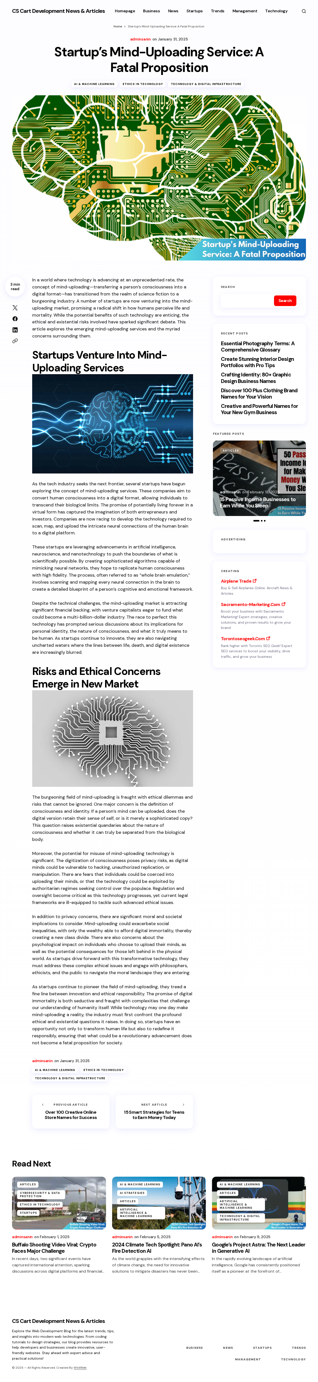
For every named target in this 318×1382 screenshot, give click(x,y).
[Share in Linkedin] (15, 329)
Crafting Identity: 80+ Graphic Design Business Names (256, 378)
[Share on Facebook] (15, 318)
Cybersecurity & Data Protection (40, 1194)
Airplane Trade (236, 581)
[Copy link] (15, 341)
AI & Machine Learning (94, 84)
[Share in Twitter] (15, 307)
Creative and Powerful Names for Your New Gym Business (259, 409)
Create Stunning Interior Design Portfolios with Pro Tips (257, 362)
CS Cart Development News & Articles (58, 11)
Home (118, 26)
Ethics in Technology (143, 84)
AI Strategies (132, 1193)
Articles (231, 450)
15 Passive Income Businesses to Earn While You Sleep (258, 502)
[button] (303, 11)
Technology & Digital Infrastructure (206, 84)
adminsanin (230, 492)
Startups (28, 1213)
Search (228, 287)
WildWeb (80, 1368)
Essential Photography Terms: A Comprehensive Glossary (258, 346)
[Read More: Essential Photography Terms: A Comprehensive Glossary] (259, 478)
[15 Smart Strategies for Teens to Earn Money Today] (154, 1112)
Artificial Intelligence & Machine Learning (136, 1213)
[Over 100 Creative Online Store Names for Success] (71, 1112)
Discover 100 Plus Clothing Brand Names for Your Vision (259, 393)
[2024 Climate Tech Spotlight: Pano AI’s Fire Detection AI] (159, 1203)
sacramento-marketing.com (250, 604)
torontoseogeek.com (243, 639)
